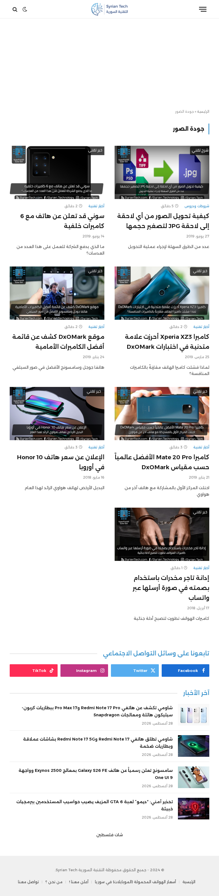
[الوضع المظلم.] (25, 9)
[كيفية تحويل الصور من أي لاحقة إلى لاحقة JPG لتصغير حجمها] (162, 172)
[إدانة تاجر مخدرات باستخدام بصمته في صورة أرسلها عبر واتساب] (162, 534)
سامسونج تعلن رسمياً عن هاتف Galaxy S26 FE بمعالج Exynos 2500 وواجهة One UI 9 (96, 774)
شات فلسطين (109, 834)
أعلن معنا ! (78, 881)
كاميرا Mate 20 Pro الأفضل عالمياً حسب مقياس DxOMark (162, 462)
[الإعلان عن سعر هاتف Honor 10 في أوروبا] (57, 413)
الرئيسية (203, 111)
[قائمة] (202, 9)
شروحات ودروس (196, 206)
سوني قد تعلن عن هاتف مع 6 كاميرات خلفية (62, 221)
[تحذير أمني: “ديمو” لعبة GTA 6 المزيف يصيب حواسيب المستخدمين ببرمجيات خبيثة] (193, 808)
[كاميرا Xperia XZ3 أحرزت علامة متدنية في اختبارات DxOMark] (162, 293)
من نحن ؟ (53, 881)
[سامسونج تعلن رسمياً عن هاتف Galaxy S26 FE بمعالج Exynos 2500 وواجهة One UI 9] (193, 777)
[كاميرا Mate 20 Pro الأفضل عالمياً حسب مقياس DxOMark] (162, 413)
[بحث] (16, 9)
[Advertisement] (109, 64)
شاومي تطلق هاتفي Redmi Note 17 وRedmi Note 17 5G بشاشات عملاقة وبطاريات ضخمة (98, 743)
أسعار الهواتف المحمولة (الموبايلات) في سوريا (135, 881)
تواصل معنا (28, 881)
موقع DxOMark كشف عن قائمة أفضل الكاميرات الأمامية (58, 341)
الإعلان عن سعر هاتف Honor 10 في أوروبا (60, 462)
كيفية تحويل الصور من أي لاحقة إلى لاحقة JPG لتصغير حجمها (163, 221)
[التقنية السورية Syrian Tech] (109, 9)
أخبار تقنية (96, 206)
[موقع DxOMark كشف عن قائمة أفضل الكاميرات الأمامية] (57, 293)
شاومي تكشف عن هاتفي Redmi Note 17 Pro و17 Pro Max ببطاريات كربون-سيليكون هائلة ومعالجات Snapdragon (97, 711)
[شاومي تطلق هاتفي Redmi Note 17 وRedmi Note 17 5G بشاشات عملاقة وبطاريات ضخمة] (193, 746)
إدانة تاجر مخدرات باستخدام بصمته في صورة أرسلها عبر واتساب (171, 588)
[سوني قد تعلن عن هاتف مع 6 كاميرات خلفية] (57, 172)
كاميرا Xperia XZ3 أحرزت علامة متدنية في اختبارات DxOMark (167, 341)
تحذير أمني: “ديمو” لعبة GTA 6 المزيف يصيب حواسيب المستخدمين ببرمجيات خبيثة (94, 805)
